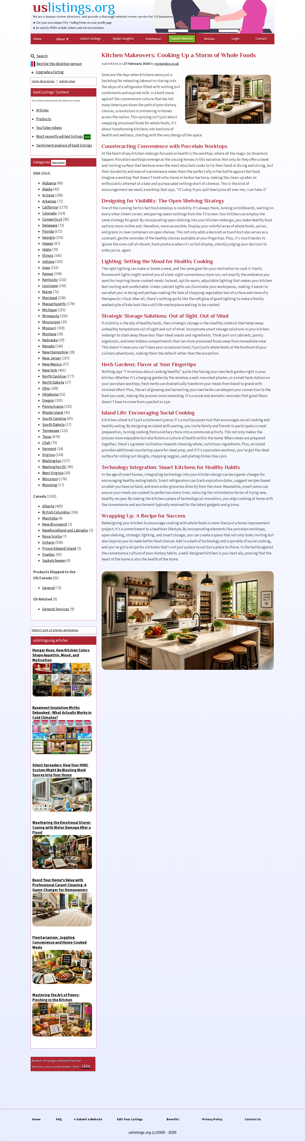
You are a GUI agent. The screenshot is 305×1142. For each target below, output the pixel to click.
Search (42, 56)
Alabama (49, 183)
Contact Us (253, 1119)
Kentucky (50, 280)
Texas (46, 437)
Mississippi (51, 322)
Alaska (47, 189)
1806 (85, 1066)
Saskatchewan (53, 560)
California (50, 207)
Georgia (48, 237)
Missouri (49, 328)
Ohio (46, 388)
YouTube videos (49, 128)
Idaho (46, 249)
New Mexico (52, 364)
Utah (46, 443)
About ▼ (62, 39)
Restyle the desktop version (59, 64)
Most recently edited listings (59, 136)
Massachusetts (54, 304)
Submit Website (182, 38)
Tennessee (50, 431)
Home (36, 1119)
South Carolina (54, 418)
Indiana (48, 261)
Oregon (48, 400)
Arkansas (49, 201)
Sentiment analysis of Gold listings (64, 145)
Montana (49, 334)
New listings (58, 162)
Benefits (173, 1119)
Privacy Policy (212, 1119)
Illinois (47, 255)
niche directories (43, 81)
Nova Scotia (52, 536)
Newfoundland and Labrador (65, 530)
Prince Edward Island (59, 548)
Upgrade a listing (50, 72)
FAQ (59, 1119)
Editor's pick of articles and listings (55, 630)
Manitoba (50, 518)
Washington (51, 461)
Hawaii (47, 243)
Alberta (48, 506)
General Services (55, 609)
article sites (67, 81)
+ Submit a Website (88, 1119)
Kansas (47, 274)
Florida (48, 231)
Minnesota (50, 316)
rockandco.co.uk (167, 63)
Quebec (48, 554)
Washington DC (54, 467)
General (48, 588)
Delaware (49, 225)
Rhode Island (52, 412)
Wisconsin (50, 479)
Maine (47, 292)
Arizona (48, 195)
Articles (42, 110)
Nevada (48, 346)
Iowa (46, 268)
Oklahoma (50, 394)
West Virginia (52, 473)
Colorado (49, 213)
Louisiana (50, 286)
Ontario (48, 542)
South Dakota (53, 424)
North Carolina (54, 376)
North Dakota (53, 382)
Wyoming (49, 485)
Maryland (49, 298)
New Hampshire (55, 352)
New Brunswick (54, 524)
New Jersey (51, 358)
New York (49, 370)
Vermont (49, 449)
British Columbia (55, 512)
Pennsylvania (52, 406)
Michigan (49, 310)
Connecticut (52, 219)
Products (43, 119)
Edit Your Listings (130, 1119)
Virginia (48, 455)
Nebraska (50, 340)
